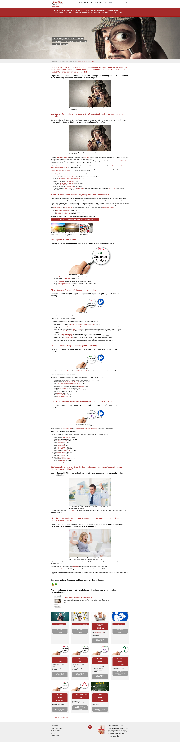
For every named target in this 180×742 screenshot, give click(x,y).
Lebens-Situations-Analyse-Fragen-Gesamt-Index (100, 697)
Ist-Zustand (62, 276)
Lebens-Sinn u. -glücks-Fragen (71, 381)
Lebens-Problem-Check (68, 331)
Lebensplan (73, 510)
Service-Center (76, 15)
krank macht (62, 455)
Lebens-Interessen (61, 447)
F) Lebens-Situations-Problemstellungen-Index (81, 696)
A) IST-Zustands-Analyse (60, 660)
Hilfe (105, 2)
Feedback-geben (55, 732)
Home (53, 10)
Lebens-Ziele (70, 186)
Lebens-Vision (112, 188)
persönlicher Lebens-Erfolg (67, 183)
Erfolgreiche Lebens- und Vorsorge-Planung (106, 10)
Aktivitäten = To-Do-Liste (64, 283)
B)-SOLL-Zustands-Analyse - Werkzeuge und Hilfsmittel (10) (75, 346)
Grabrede (59, 393)
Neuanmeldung (98, 2)
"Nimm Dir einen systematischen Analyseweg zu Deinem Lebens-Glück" (80, 195)
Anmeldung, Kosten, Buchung (115, 15)
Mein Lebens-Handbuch (58, 12)
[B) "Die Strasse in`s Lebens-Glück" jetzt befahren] (72, 227)
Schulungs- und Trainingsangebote (61, 15)
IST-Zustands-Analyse (81, 315)
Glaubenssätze (61, 445)
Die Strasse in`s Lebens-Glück (64, 212)
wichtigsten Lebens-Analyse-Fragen (73, 326)
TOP (56, 717)
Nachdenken (59, 624)
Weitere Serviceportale (87, 15)
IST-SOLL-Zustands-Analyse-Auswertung (86, 428)
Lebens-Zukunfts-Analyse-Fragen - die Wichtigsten (70, 383)
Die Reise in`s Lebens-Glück (63, 213)
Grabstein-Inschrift (61, 394)
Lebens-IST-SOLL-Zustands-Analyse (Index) (59, 631)
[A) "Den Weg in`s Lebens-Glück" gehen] (58, 227)
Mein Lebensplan (69, 12)
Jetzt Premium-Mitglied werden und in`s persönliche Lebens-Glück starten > (75, 219)
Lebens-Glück (62, 185)
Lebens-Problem (77, 329)
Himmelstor (81, 386)
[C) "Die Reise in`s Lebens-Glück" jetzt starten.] (86, 227)
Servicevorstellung (69, 10)
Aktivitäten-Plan (123, 161)
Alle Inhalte (59, 10)
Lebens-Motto (60, 444)
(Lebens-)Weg (69, 181)
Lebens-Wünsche (67, 437)
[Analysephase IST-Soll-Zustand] (90, 260)
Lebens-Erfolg (60, 453)
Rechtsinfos (53, 733)
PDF (67, 717)
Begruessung (79, 10)
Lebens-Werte (60, 442)
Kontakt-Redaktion (55, 730)
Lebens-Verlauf (70, 176)
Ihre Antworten (86, 157)
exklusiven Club (68, 170)
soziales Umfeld (69, 337)
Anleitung (119, 624)
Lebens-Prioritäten (61, 449)
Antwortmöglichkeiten (82, 624)
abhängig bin (62, 460)
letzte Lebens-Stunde (62, 396)
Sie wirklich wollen (61, 180)
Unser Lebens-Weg (88, 10)
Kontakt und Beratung (100, 15)
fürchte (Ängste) (66, 458)
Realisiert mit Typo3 (55, 735)
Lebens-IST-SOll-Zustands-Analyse (86, 61)
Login (92, 2)
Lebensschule (55, 61)
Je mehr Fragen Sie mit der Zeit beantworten (62, 174)
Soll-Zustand (64, 280)
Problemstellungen (67, 278)
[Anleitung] (100, 301)
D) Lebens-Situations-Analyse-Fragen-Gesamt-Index (120, 661)
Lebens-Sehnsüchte (62, 440)
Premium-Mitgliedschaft (57, 170)
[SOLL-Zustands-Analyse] (86, 361)
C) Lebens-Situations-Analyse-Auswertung (100, 661)
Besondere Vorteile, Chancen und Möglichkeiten (100, 626)
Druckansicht (61, 717)
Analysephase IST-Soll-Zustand (63, 240)
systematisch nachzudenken (118, 165)
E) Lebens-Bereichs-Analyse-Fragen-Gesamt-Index (59, 697)
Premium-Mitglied (57, 207)
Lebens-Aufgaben (61, 452)
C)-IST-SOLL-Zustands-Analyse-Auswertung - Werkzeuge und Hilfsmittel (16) (82, 401)
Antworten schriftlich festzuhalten (59, 167)
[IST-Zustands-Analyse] (86, 305)
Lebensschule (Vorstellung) (82, 12)
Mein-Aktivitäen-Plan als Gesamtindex (74, 188)
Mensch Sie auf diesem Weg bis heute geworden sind (72, 178)
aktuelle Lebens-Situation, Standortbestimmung (82, 324)
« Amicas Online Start (84, 2)
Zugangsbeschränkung (108, 207)
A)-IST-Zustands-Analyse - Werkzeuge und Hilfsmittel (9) (74, 290)
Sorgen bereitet (62, 457)
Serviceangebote (118, 12)
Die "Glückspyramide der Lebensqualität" (101, 12)
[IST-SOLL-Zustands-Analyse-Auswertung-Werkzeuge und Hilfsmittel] (86, 416)
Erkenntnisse (61, 281)
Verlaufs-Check (70, 335)
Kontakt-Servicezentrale (56, 728)
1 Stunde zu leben (63, 385)
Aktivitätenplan (62, 569)
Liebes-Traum (62, 390)
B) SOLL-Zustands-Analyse (80, 660)
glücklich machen (67, 462)
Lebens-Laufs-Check (67, 334)
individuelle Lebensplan (63, 157)
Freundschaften (75, 339)
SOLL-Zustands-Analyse (82, 370)
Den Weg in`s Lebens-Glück (63, 210)
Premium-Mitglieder (67, 315)
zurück (52, 717)
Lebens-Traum (62, 388)
